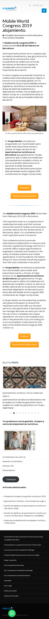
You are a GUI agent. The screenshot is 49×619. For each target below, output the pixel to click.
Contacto (24, 187)
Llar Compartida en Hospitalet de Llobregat (18, 570)
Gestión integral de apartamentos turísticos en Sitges (22, 555)
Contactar (11, 479)
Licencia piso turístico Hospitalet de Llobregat (19, 550)
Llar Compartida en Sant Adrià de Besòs (17, 575)
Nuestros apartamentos (24, 196)
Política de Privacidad (11, 596)
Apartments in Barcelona (24, 344)
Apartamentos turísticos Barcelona (28, 35)
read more (8, 408)
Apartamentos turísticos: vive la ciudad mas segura (25, 501)
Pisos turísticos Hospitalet (13, 38)
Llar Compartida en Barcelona (14, 565)
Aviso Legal (8, 586)
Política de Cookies (10, 591)
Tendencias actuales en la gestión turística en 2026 (25, 496)
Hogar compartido (10, 560)
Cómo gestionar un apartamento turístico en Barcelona (22, 545)
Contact (24, 336)
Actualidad (9, 35)
